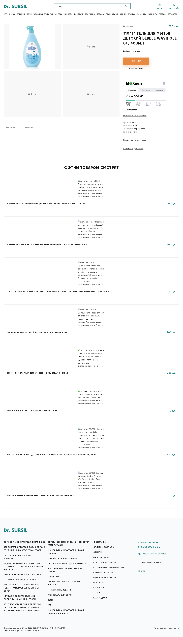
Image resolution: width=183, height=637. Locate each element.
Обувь (12, 14)
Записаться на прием (151, 563)
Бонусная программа (104, 562)
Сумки (51, 600)
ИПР (49, 605)
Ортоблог (172, 14)
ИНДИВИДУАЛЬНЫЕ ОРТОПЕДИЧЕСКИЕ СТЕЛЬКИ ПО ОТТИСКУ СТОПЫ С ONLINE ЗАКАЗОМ (23, 566)
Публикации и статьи (104, 578)
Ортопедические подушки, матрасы (67, 563)
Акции (123, 14)
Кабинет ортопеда (157, 14)
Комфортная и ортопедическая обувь (24, 542)
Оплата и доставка (133, 148)
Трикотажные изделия (60, 590)
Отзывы (131, 14)
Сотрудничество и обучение (108, 567)
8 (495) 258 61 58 (148, 542)
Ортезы (58, 14)
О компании (99, 542)
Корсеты (68, 14)
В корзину (136, 61)
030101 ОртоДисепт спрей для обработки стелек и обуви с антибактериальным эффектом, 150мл (58, 291)
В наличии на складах (134, 140)
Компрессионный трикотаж (40, 14)
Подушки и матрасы (94, 14)
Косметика (54, 577)
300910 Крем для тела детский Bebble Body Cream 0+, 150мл (37, 373)
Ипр (5, 14)
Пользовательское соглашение (166, 628)
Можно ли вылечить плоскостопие (23, 575)
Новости (98, 583)
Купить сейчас (136, 68)
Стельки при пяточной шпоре (20, 580)
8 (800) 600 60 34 (149, 546)
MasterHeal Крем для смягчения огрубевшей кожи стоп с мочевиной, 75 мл (47, 244)
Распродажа (112, 14)
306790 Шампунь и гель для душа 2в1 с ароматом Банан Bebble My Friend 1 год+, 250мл (51, 455)
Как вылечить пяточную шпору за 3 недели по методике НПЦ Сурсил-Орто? (23, 588)
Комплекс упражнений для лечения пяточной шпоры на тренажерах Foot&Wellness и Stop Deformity (23, 607)
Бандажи (78, 14)
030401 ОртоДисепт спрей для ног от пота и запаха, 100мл (37, 332)
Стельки (21, 14)
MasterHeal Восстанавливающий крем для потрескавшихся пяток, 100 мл (46, 204)
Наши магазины (101, 557)
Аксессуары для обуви (60, 595)
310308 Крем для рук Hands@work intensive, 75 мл (32, 411)
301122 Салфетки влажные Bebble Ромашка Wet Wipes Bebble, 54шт (41, 495)
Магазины (141, 14)
